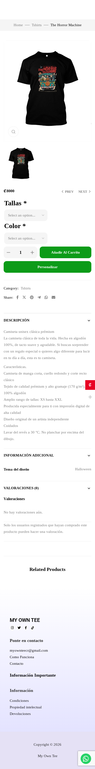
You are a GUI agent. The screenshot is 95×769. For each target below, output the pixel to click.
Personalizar (48, 267)
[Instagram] (12, 627)
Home (18, 25)
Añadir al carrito (65, 252)
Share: (8, 297)
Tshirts (37, 25)
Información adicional (29, 455)
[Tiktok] (32, 627)
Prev (69, 191)
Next (82, 191)
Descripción (16, 320)
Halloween (83, 469)
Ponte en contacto (26, 640)
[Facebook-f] (25, 627)
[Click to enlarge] (13, 131)
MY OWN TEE (25, 620)
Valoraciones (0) (21, 488)
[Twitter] (19, 627)
